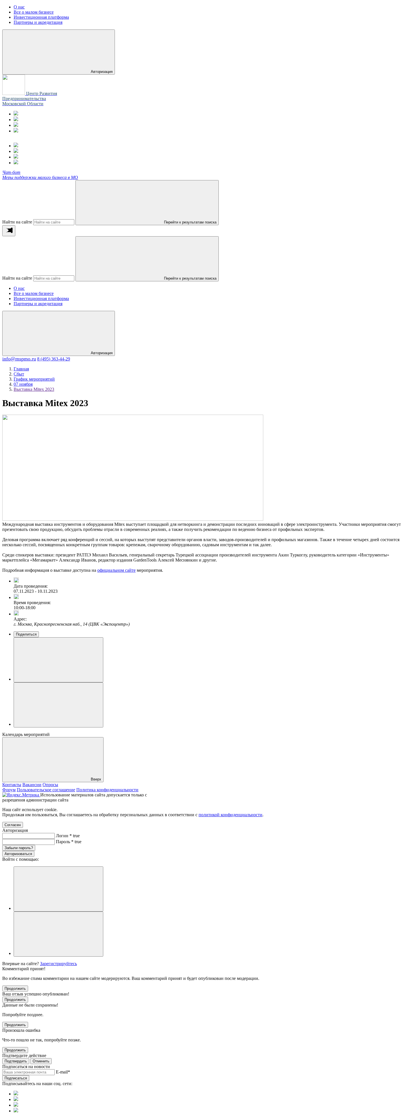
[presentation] (8, 230)
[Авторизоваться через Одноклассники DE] (58, 889)
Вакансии (31, 784)
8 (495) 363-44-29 (53, 359)
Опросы (50, 784)
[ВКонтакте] (16, 125)
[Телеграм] (16, 113)
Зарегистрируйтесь (58, 963)
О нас (19, 288)
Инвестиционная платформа (41, 298)
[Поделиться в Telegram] (58, 704)
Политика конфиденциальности (107, 789)
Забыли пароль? (19, 848)
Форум (9, 789)
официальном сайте (116, 570)
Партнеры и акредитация (38, 303)
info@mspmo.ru (19, 359)
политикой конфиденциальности (230, 814)
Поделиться (26, 634)
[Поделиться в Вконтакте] (58, 659)
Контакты (11, 784)
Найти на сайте (17, 222)
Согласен (13, 825)
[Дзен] (16, 130)
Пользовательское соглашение (46, 789)
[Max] (16, 119)
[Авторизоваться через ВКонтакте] (58, 934)
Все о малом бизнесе (34, 293)
